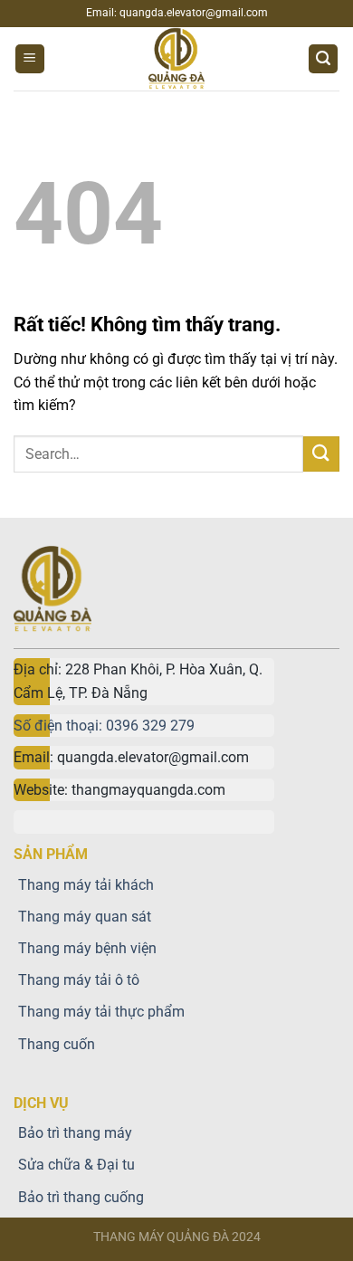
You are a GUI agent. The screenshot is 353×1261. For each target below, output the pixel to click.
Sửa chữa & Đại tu (76, 1164)
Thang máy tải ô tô (78, 980)
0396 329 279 (150, 725)
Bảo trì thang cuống (81, 1197)
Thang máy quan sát (84, 916)
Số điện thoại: (60, 725)
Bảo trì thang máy (75, 1133)
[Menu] (29, 59)
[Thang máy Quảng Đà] (177, 59)
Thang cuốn (56, 1044)
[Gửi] (321, 454)
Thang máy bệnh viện (87, 948)
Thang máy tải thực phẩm (101, 1011)
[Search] (323, 59)
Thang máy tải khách (86, 884)
